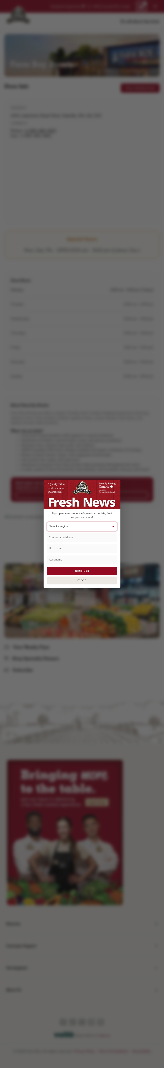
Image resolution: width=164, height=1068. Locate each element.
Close (82, 580)
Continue (82, 571)
